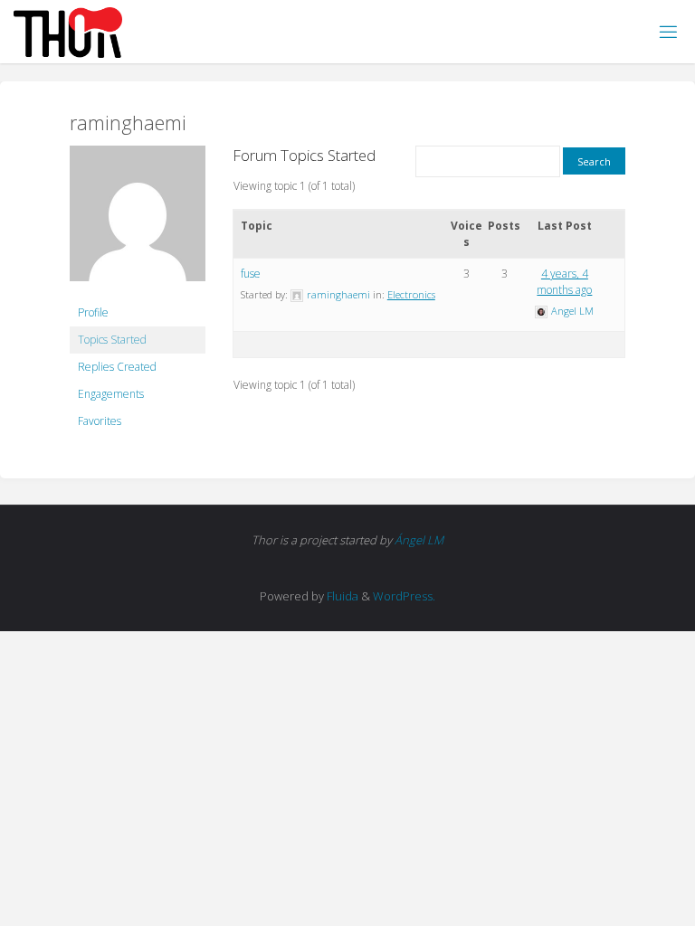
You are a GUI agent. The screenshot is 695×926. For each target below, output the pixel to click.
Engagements (111, 394)
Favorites (99, 421)
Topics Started (112, 339)
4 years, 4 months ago (564, 282)
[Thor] (67, 31)
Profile (93, 312)
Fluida (341, 596)
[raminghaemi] (137, 221)
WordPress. (404, 596)
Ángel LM (419, 540)
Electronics (411, 294)
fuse (251, 273)
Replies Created (117, 366)
